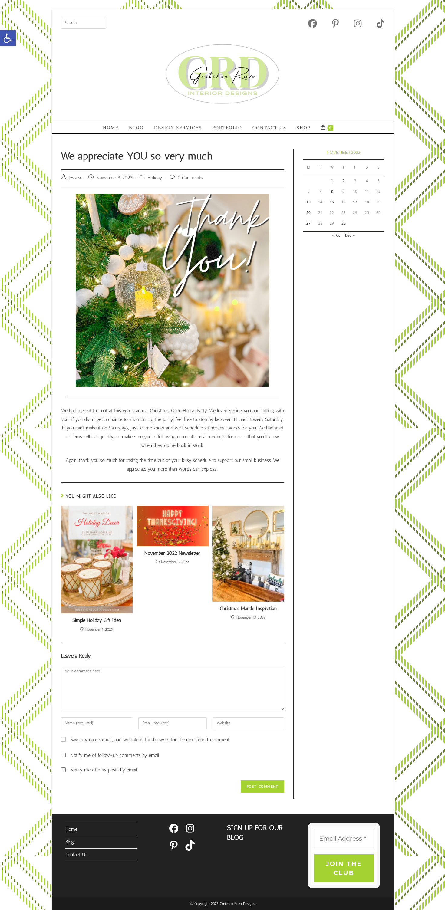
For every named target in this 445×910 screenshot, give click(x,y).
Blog (69, 842)
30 (343, 223)
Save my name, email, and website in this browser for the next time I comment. (150, 739)
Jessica (75, 177)
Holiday (155, 177)
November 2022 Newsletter (172, 553)
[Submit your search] (100, 22)
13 (308, 202)
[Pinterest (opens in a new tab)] (335, 23)
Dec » (350, 235)
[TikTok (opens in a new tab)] (376, 23)
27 (308, 223)
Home (71, 829)
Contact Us (76, 854)
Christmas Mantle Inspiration (248, 608)
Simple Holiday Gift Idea (96, 620)
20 (308, 212)
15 (332, 202)
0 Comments (190, 177)
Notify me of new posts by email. (103, 770)
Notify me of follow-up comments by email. (115, 755)
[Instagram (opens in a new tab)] (357, 23)
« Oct (336, 235)
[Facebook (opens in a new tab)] (313, 23)
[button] (8, 38)
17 (355, 202)
